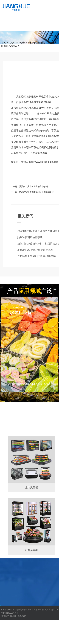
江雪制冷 (5, 616)
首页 (3, 42)
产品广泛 (29, 290)
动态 (11, 42)
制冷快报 (20, 42)
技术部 (13, 616)
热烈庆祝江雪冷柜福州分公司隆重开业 (36, 191)
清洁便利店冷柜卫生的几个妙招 (33, 186)
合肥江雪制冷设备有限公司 (29, 609)
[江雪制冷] (15, 5)
